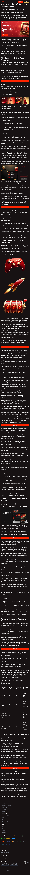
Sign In (26, 1)
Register (20, 1)
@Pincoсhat (3, 850)
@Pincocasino (4, 854)
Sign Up (5, 34)
